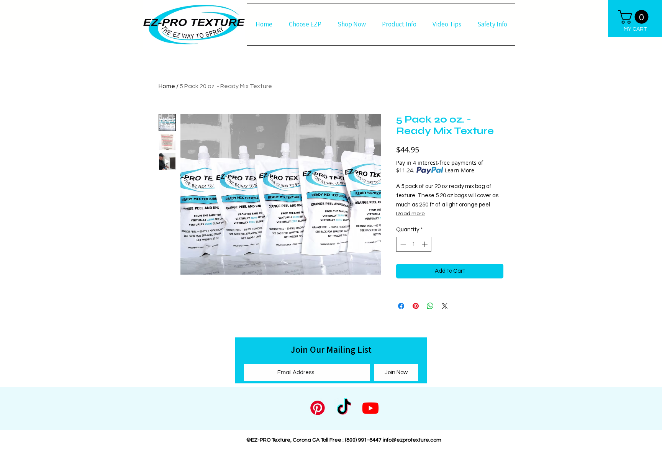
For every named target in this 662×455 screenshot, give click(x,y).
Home (167, 86)
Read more (410, 213)
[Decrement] (402, 244)
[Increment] (425, 244)
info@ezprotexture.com (412, 440)
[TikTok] (344, 407)
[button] (635, 17)
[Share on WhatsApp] (430, 306)
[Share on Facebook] (401, 306)
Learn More (459, 170)
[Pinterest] (317, 407)
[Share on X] (444, 306)
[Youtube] (370, 407)
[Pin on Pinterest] (415, 306)
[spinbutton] (414, 244)
